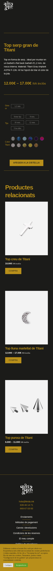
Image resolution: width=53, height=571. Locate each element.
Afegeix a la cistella (26, 163)
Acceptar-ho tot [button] (21, 565)
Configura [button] (8, 565)
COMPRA (13, 271)
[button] (48, 5)
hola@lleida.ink (26, 501)
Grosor (7, 106)
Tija (6, 123)
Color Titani (7, 143)
